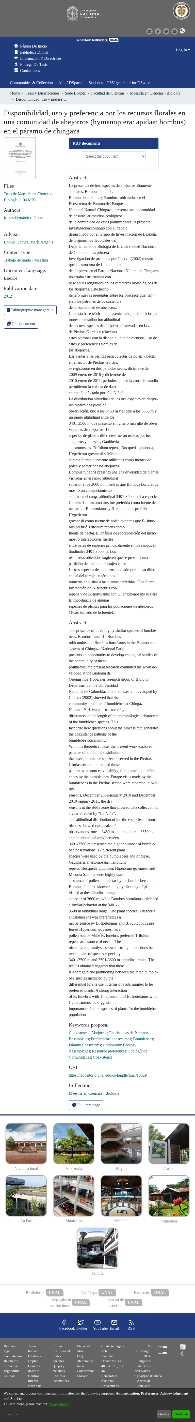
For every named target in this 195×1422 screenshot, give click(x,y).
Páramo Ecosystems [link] (85, 1045)
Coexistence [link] (102, 1057)
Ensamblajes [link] (79, 1039)
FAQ (80, 1356)
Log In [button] (182, 50)
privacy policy (58, 1404)
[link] (94, 1093)
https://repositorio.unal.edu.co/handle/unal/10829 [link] (108, 1075)
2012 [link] (8, 296)
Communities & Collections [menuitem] (32, 83)
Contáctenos (85, 1371)
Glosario (83, 1376)
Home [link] (15, 93)
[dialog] (97, 1405)
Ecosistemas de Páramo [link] (128, 1033)
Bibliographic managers (30, 310)
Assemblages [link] (79, 1051)
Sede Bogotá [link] (75, 93)
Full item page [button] (88, 1105)
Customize (11, 1414)
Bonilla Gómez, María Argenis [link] (28, 242)
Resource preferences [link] (109, 1051)
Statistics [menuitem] (96, 83)
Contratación (13, 1356)
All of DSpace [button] (70, 83)
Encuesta (59, 1376)
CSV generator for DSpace (128, 83)
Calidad (9, 1376)
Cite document (23, 324)
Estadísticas (61, 1381)
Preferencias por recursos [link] (111, 1039)
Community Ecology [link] (119, 1045)
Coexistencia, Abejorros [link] (88, 1033)
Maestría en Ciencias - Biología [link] (155, 93)
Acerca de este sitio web (144, 1386)
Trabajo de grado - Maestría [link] (26, 260)
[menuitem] (71, 83)
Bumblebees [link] (143, 1039)
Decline (163, 1414)
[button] (181, 31)
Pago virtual (12, 1371)
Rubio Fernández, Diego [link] (23, 218)
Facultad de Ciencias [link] (107, 93)
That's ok (181, 1414)
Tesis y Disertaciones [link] (42, 93)
